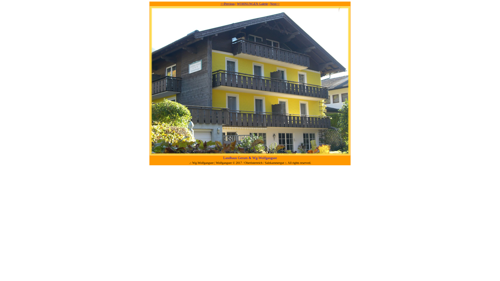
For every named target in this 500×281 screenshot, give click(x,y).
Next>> (275, 3)
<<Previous (228, 3)
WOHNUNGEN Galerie (252, 3)
